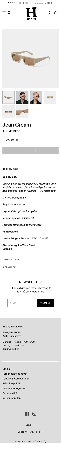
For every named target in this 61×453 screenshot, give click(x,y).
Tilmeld (45, 303)
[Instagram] (34, 414)
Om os (6, 368)
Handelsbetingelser (13, 388)
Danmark (29, 431)
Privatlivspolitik (11, 383)
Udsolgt (30, 150)
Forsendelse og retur (14, 373)
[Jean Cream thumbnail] (8, 97)
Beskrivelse (10, 169)
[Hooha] (31, 13)
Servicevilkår (10, 393)
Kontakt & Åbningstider (15, 378)
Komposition (11, 259)
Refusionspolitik (11, 398)
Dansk (29, 424)
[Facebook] (27, 414)
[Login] (49, 13)
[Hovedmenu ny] (4, 12)
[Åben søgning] (9, 12)
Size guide (9, 267)
